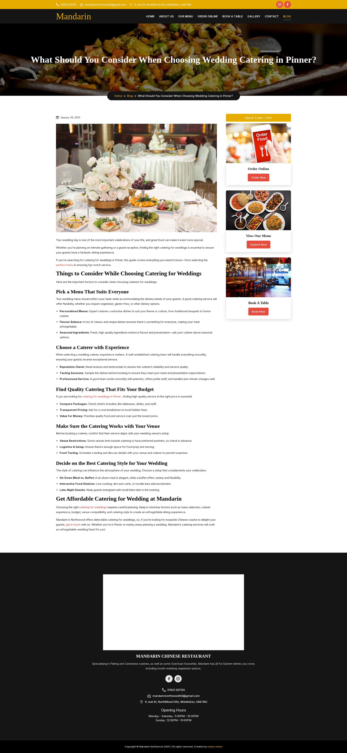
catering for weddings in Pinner (102, 396)
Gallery (253, 16)
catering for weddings (93, 507)
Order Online (208, 16)
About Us (166, 16)
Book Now (258, 311)
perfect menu (65, 265)
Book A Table (232, 16)
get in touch (73, 524)
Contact (272, 16)
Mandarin (73, 16)
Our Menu (185, 16)
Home (150, 16)
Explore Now (258, 244)
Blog (287, 16)
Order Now (258, 177)
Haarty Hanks (214, 746)
